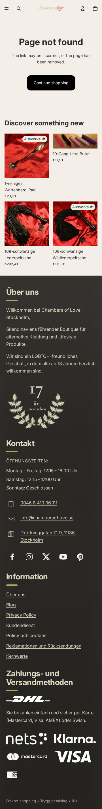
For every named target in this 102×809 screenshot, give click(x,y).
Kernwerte (17, 656)
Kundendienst (20, 625)
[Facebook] (12, 557)
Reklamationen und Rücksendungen (43, 646)
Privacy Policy (21, 615)
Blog (11, 605)
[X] (46, 557)
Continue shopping (51, 82)
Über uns (15, 594)
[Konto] (82, 8)
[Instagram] (29, 557)
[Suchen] (18, 8)
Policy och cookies (26, 635)
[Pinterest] (80, 557)
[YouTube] (63, 557)
